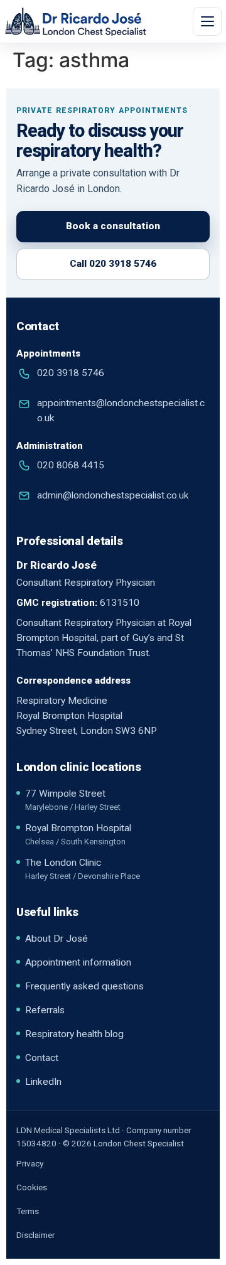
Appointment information (78, 962)
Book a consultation (113, 226)
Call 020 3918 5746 (113, 263)
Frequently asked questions (84, 986)
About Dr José (56, 938)
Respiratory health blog (74, 1034)
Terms (27, 1211)
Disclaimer (35, 1235)
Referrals (45, 1010)
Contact (41, 1057)
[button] (207, 21)
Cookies (31, 1187)
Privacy (29, 1163)
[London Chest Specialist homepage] (96, 21)
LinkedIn (43, 1081)
